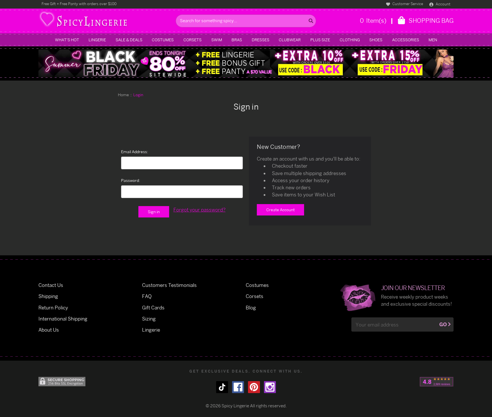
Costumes (163, 39)
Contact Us (50, 285)
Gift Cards (153, 308)
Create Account (280, 209)
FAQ (147, 296)
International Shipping (62, 319)
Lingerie (97, 39)
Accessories (405, 39)
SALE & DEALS (129, 39)
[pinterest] (254, 387)
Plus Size (320, 39)
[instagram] (270, 387)
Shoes (375, 39)
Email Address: (134, 151)
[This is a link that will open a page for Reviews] (437, 382)
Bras (236, 39)
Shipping (48, 296)
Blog (251, 308)
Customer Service (407, 3)
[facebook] (238, 387)
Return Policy (53, 308)
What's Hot (67, 39)
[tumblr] (222, 387)
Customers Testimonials (169, 285)
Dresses (260, 39)
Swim (216, 39)
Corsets (192, 39)
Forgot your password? (199, 210)
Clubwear (290, 39)
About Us (48, 330)
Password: (130, 180)
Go (443, 324)
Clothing (350, 39)
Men (433, 39)
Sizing (149, 319)
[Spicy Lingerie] (105, 21)
